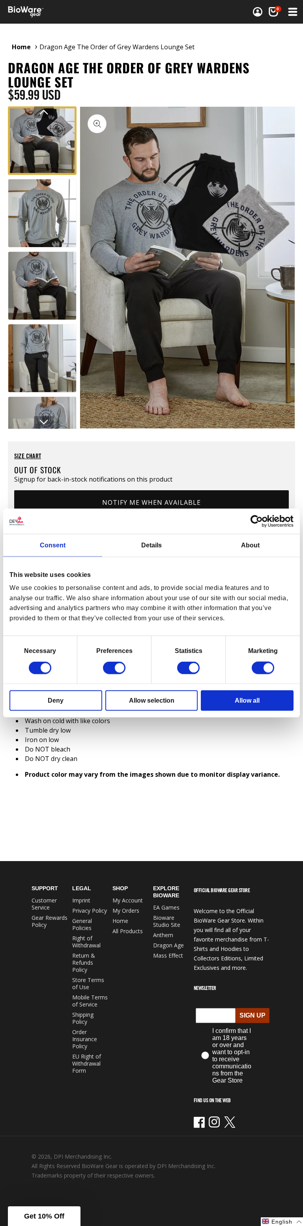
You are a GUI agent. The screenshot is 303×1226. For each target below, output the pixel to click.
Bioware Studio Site (166, 921)
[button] (292, 12)
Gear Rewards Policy (49, 921)
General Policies (82, 924)
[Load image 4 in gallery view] (42, 358)
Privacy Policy (89, 910)
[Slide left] (44, 112)
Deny (56, 700)
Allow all (247, 700)
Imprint (81, 900)
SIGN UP (252, 1015)
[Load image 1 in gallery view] (42, 140)
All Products (127, 931)
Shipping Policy (83, 1018)
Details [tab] (151, 544)
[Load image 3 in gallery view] (42, 285)
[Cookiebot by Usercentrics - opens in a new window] (259, 521)
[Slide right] (44, 422)
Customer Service (44, 904)
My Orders (125, 910)
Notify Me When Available (151, 502)
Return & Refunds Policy (83, 962)
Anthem (163, 935)
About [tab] (250, 544)
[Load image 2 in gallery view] (42, 213)
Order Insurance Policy (84, 1039)
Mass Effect (168, 955)
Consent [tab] (52, 544)
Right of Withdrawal (86, 941)
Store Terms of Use (88, 983)
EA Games (166, 907)
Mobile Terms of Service (90, 1000)
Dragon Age (168, 945)
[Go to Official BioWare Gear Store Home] (80, 11)
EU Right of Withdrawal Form (86, 1063)
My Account (127, 900)
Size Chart (27, 456)
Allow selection (151, 700)
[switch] (114, 668)
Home (21, 47)
